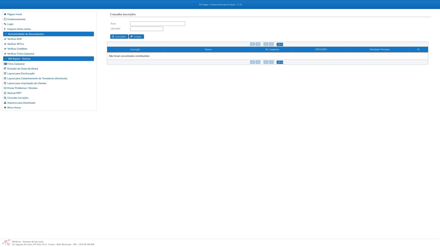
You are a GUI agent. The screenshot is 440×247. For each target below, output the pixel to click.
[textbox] (157, 23)
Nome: (113, 23)
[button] (119, 36)
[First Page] (252, 44)
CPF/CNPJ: (115, 29)
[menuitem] (49, 14)
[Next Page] (265, 44)
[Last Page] (271, 44)
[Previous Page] (258, 44)
